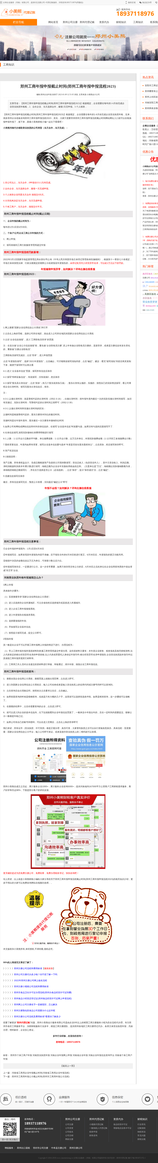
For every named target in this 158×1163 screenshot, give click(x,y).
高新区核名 (150, 294)
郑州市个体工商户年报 (21, 1055)
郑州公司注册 (70, 22)
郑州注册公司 (75, 1148)
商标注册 (69, 1139)
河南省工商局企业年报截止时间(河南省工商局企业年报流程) (41, 1073)
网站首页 (53, 22)
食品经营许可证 (120, 1124)
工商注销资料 (149, 282)
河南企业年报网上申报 (61, 1055)
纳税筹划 (141, 1132)
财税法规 (141, 1139)
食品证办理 (147, 2)
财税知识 (121, 22)
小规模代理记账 (96, 1124)
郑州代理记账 (87, 22)
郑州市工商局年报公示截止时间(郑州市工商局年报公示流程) (41, 1076)
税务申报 (93, 1132)
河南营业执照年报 (41, 1055)
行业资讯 (141, 1124)
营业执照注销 (153, 286)
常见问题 (141, 1135)
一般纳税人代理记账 (98, 1128)
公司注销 (69, 1135)
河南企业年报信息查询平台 (101, 1055)
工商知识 (138, 22)
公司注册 (69, 1124)
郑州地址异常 (151, 306)
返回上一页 (68, 1066)
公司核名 (69, 1132)
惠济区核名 (148, 274)
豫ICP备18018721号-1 (137, 1158)
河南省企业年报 (80, 1055)
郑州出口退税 (23, 1148)
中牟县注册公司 (58, 1148)
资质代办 (104, 22)
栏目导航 (18, 22)
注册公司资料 (150, 310)
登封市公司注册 (40, 1148)
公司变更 (69, 1128)
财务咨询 (93, 1135)
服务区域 (131, 2)
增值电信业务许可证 (122, 1128)
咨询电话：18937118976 (68, 1042)
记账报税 (141, 1128)
